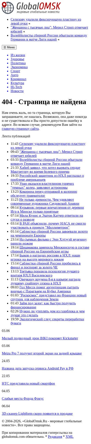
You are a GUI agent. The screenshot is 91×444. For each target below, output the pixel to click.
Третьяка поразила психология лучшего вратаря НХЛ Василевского (45, 273)
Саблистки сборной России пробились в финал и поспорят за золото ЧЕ (46, 265)
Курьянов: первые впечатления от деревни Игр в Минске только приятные (47, 209)
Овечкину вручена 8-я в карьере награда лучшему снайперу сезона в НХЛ (45, 281)
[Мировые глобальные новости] (31, 13)
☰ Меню (9, 47)
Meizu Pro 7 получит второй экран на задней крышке (42, 353)
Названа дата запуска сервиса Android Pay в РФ (38, 368)
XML (70, 436)
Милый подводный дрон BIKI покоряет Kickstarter (40, 338)
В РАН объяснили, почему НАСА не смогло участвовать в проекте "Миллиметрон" (48, 225)
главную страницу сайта (20, 128)
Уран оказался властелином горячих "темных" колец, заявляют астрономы (42, 185)
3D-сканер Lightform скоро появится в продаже (37, 413)
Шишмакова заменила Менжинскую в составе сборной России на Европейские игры (50, 249)
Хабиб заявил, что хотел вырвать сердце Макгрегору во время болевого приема (45, 169)
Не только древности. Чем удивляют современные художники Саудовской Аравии (45, 201)
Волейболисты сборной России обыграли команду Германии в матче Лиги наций (49, 37)
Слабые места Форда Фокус (23, 398)
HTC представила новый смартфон (28, 383)
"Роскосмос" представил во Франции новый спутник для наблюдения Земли (49, 297)
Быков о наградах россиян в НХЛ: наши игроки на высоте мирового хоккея (45, 257)
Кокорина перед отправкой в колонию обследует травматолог (44, 193)
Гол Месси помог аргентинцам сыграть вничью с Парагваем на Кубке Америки (45, 289)
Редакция (55, 436)
